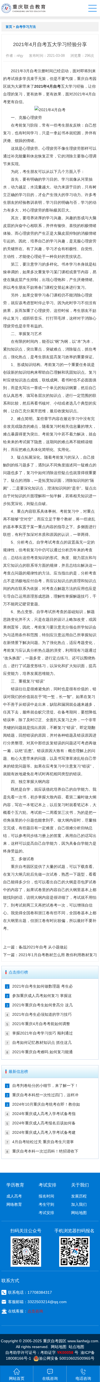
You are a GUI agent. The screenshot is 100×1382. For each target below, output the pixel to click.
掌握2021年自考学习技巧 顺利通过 (42, 1033)
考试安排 (46, 1212)
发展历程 (79, 1196)
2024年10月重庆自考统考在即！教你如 (46, 1104)
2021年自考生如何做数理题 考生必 (42, 986)
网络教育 (14, 1204)
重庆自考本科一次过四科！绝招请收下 (45, 1151)
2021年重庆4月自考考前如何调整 (41, 1024)
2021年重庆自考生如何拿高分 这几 (42, 1005)
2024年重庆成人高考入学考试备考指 (44, 1113)
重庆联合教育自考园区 (23, 8)
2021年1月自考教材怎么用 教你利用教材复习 (58, 955)
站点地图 (76, 1346)
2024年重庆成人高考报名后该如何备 (44, 1123)
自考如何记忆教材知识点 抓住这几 (42, 1042)
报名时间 (46, 1196)
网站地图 (79, 1212)
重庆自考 (84, 78)
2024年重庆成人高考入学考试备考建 (44, 1132)
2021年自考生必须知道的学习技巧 (42, 1014)
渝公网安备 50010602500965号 (66, 1358)
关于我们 (80, 1185)
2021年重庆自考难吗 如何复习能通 (42, 1052)
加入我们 (79, 1204)
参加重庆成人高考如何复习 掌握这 (42, 995)
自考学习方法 (26, 27)
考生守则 (46, 1204)
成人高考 (14, 1196)
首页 (9, 27)
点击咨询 (35, 1311)
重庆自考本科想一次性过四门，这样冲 (45, 1095)
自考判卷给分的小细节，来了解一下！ (45, 1085)
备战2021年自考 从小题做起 (43, 947)
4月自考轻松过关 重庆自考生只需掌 (43, 1142)
